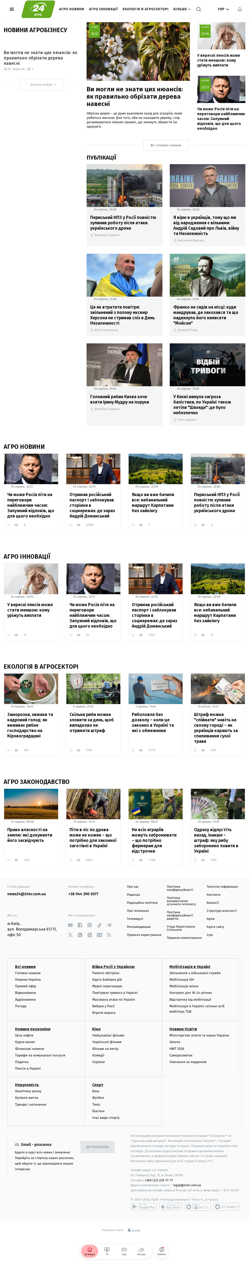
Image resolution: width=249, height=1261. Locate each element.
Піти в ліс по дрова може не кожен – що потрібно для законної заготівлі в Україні (93, 837)
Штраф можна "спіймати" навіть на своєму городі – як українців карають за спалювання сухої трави (216, 728)
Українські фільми (106, 1042)
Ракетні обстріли (105, 973)
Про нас (133, 886)
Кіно (96, 1029)
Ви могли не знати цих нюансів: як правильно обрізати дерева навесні (40, 58)
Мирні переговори (107, 986)
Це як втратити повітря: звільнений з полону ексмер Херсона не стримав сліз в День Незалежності (122, 315)
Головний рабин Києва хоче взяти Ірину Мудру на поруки (119, 399)
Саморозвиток (181, 1055)
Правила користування (144, 935)
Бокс (95, 1091)
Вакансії (213, 902)
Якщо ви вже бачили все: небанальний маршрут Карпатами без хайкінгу (153, 502)
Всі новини (25, 966)
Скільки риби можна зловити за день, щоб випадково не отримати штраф (92, 722)
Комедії (98, 1055)
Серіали (98, 1062)
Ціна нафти (24, 1035)
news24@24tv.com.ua (26, 894)
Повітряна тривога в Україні (114, 993)
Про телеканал (138, 911)
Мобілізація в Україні (189, 966)
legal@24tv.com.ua (187, 1185)
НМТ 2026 (176, 1049)
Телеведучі (135, 919)
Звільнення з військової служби (195, 973)
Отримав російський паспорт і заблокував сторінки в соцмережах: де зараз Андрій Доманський (92, 505)
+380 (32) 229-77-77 (158, 1180)
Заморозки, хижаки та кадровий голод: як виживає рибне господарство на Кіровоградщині (30, 725)
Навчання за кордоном (187, 1062)
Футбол (98, 1098)
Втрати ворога (103, 1013)
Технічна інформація (222, 886)
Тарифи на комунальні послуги (40, 1055)
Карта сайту (215, 927)
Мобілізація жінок (183, 986)
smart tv (198, 1207)
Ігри (210, 935)
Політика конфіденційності (180, 888)
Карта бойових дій (107, 980)
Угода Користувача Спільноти (181, 928)
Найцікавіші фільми (108, 1035)
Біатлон (98, 1111)
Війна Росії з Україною (113, 966)
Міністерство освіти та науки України (199, 1035)
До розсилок (97, 1147)
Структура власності (222, 911)
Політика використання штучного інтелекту (181, 901)
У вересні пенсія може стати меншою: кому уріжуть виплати (218, 60)
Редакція (133, 894)
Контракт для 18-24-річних (190, 993)
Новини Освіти (183, 1029)
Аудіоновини (25, 1000)
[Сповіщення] (239, 9)
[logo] (38, 9)
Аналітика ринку (28, 1091)
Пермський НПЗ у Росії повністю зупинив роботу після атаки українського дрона (123, 223)
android (144, 1207)
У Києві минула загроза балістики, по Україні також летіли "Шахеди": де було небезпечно (202, 404)
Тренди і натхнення (30, 1104)
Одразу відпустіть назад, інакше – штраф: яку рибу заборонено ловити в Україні (216, 840)
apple (170, 1207)
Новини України (28, 980)
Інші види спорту (105, 1118)
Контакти (213, 894)
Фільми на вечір (105, 1049)
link (70, 925)
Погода (21, 1006)
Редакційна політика (142, 902)
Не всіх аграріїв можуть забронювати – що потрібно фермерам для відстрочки (154, 840)
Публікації (101, 157)
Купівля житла (26, 1098)
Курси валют (25, 1042)
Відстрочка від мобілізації (190, 1000)
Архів (210, 919)
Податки (21, 1062)
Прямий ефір (25, 986)
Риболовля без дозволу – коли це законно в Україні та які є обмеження (153, 722)
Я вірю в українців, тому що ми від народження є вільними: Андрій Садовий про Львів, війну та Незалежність (206, 225)
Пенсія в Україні (28, 1068)
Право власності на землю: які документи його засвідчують (29, 835)
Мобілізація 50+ (182, 980)
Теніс (96, 1104)
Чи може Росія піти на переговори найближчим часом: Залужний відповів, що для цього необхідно (221, 119)
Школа (174, 1042)
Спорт (97, 1084)
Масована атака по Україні (113, 1000)
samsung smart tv (226, 1207)
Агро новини (71, 9)
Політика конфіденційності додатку (180, 915)
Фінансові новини (29, 1049)
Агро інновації (103, 9)
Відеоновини (25, 993)
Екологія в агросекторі (146, 9)
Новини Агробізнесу (35, 30)
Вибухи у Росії (103, 1006)
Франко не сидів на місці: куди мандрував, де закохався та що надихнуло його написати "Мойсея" (205, 315)
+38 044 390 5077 (83, 894)
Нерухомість (27, 1084)
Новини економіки (32, 1029)
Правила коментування (184, 938)
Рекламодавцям (139, 927)
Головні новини (28, 973)
